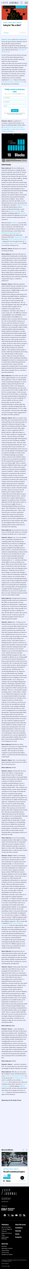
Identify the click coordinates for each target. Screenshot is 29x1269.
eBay (13, 560)
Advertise (4, 1246)
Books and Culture (7, 1233)
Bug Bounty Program (7, 1254)
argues (11, 80)
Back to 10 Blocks (21, 7)
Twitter (24, 1084)
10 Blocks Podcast (22, 205)
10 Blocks (14, 222)
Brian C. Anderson (17, 22)
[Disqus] (14, 1124)
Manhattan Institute (14, 211)
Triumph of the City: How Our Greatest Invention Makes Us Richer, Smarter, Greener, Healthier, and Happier (13, 129)
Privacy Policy (5, 1250)
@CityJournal (5, 1086)
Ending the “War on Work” (12, 25)
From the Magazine (7, 1229)
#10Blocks (22, 1086)
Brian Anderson (20, 39)
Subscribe (18, 1231)
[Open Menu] (26, 3)
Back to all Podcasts (9, 7)
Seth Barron (6, 1169)
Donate (17, 1234)
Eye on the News (6, 1227)
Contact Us (18, 1237)
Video (3, 1235)
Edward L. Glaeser (7, 22)
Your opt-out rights (6, 1266)
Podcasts (4, 1231)
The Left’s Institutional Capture (14, 1172)
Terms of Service (15, 114)
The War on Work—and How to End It (13, 82)
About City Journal (20, 1225)
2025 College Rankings (5, 1237)
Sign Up (14, 110)
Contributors (19, 1228)
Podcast (6, 33)
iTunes (3, 1092)
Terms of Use (5, 1252)
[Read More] (14, 13)
